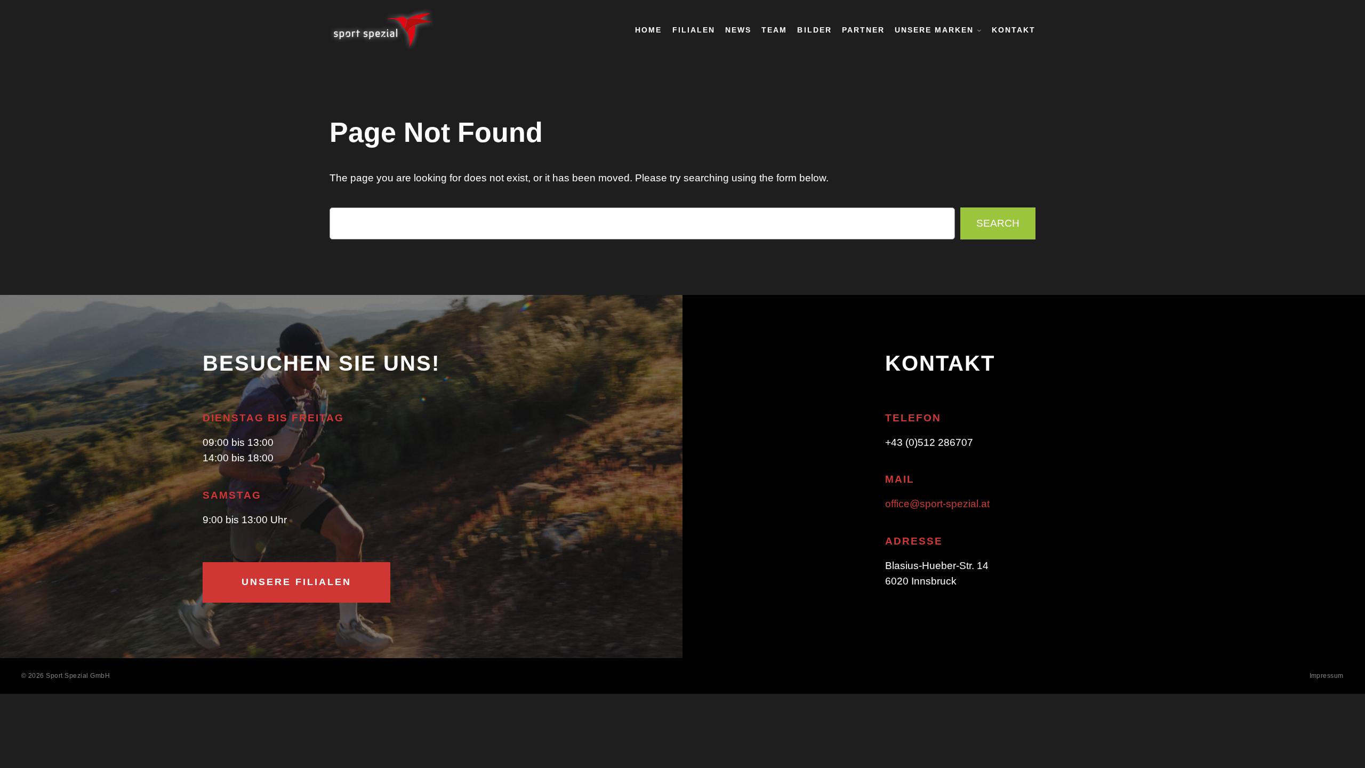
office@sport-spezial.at (937, 503)
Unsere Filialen (296, 582)
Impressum (1327, 675)
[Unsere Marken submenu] (979, 30)
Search (997, 223)
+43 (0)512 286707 (929, 442)
